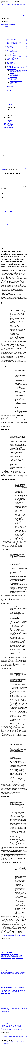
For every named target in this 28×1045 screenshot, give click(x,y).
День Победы (10, 86)
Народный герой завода (13, 53)
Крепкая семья (10, 66)
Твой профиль (13, 82)
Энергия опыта (13, 77)
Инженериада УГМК (12, 55)
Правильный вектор (12, 78)
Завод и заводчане (11, 39)
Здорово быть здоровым (16, 71)
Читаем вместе (10, 40)
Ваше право (10, 62)
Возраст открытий (11, 50)
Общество (9, 87)
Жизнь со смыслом (11, 69)
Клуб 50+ (12, 73)
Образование (13, 85)
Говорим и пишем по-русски (14, 42)
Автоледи (9, 54)
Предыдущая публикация (7, 935)
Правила (20, 1037)
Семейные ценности (12, 43)
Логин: (5, 18)
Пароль (5, 20)
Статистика (13, 1039)
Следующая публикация (20, 935)
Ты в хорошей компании (16, 81)
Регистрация (4, 24)
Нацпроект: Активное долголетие (18, 70)
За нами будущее (11, 63)
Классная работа (11, 65)
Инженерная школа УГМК (13, 61)
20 (9, 115)
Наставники (13, 79)
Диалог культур (10, 59)
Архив (8, 105)
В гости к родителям (15, 74)
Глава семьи (10, 47)
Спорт (8, 89)
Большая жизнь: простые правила (15, 67)
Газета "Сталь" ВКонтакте (10, 1041)
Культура (9, 90)
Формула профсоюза (12, 51)
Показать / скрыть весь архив (11, 129)
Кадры (11, 83)
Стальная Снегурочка (12, 58)
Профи (8, 48)
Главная (6, 1037)
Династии (9, 46)
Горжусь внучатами (15, 75)
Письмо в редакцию (13, 1037)
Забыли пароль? (11, 24)
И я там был (10, 44)
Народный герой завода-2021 (14, 57)
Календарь (9, 104)
